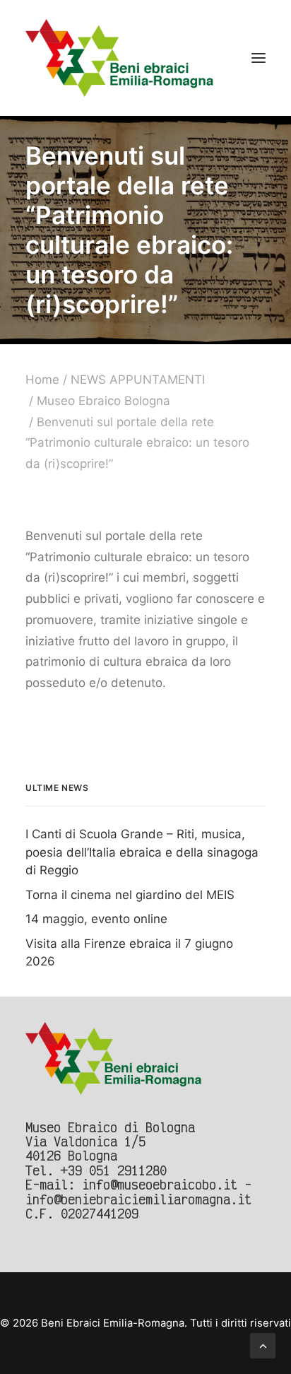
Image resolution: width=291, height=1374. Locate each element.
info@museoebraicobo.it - (166, 1184)
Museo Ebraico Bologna (103, 401)
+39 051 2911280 (114, 1170)
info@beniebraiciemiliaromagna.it (138, 1199)
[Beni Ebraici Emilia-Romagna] (119, 58)
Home (42, 379)
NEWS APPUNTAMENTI (138, 379)
